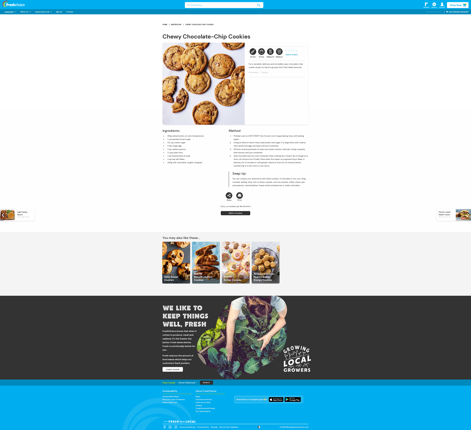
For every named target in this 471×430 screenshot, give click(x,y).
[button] (434, 12)
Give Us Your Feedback (228, 427)
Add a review (292, 54)
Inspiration (176, 24)
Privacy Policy (203, 427)
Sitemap (214, 427)
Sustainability (170, 391)
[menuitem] (10, 11)
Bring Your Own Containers (174, 399)
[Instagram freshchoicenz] (176, 427)
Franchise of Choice (204, 399)
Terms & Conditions (187, 427)
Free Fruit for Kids (203, 402)
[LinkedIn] (170, 427)
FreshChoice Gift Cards (205, 408)
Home (165, 24)
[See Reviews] (291, 51)
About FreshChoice (206, 391)
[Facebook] (164, 427)
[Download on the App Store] (276, 399)
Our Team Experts (203, 411)
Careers (199, 405)
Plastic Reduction (170, 402)
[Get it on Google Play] (292, 399)
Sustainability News (171, 396)
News (198, 396)
